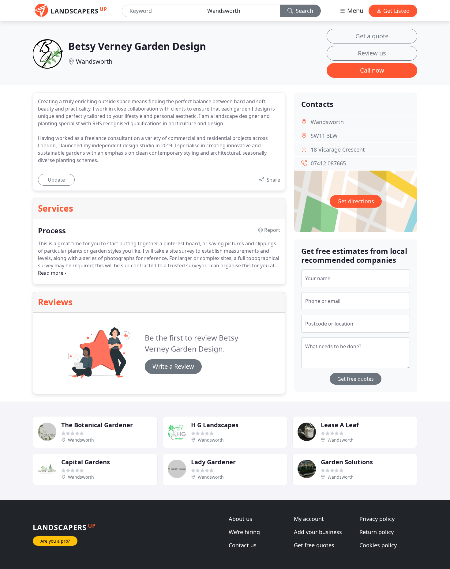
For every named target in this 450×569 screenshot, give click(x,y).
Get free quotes (355, 378)
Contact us (243, 545)
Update (56, 179)
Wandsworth (94, 61)
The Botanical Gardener (97, 425)
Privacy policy (377, 518)
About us (240, 518)
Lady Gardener (213, 462)
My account (309, 518)
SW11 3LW (324, 135)
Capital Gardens (85, 462)
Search (303, 10)
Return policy (376, 532)
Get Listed (396, 10)
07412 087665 (328, 163)
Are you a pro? (55, 541)
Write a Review (173, 366)
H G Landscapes (214, 425)
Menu (354, 10)
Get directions (355, 201)
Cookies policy (378, 545)
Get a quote (371, 36)
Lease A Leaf (340, 425)
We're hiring (244, 532)
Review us (372, 53)
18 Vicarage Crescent (338, 149)
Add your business (318, 532)
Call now (372, 70)
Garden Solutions (347, 462)
